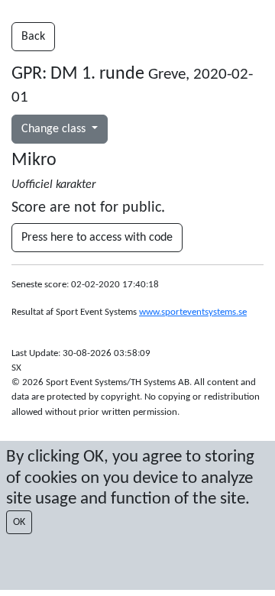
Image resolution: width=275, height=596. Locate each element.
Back (33, 37)
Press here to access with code (97, 238)
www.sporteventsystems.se (193, 312)
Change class (55, 129)
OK (19, 522)
